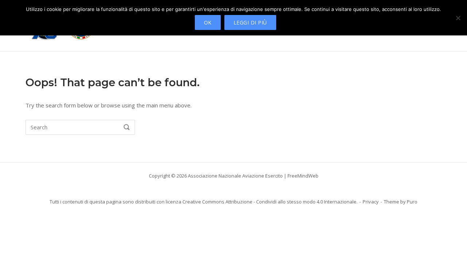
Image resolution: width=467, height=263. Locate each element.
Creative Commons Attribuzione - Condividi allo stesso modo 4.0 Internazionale (269, 201)
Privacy (371, 201)
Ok (208, 22)
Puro (412, 201)
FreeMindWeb (303, 175)
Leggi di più (250, 22)
